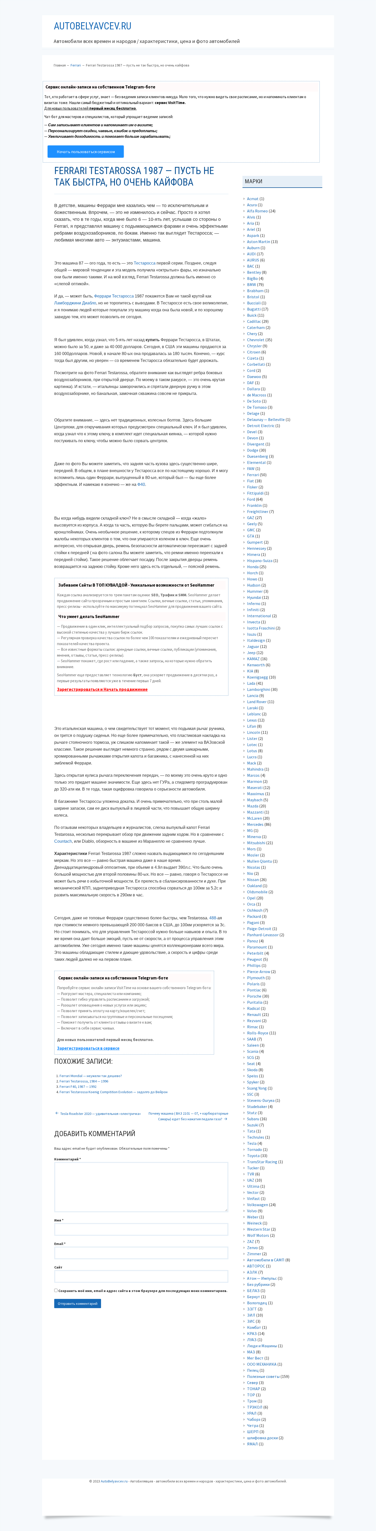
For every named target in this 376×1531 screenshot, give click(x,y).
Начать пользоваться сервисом (86, 151)
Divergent (255, 444)
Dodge (252, 450)
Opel (251, 897)
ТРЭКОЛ (254, 1407)
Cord (251, 370)
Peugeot (254, 959)
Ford (251, 499)
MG (250, 830)
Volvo (252, 1210)
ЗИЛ (251, 1315)
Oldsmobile (257, 891)
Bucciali (254, 302)
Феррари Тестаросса (114, 296)
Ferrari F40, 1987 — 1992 (78, 1086)
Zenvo (252, 1247)
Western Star (258, 1229)
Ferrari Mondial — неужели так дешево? (91, 1075)
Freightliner (257, 511)
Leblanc (254, 713)
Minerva (254, 836)
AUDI (251, 253)
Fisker (252, 486)
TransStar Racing (262, 1161)
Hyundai (254, 597)
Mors (251, 848)
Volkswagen (257, 1204)
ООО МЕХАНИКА (262, 1364)
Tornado (254, 1149)
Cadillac (254, 321)
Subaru (253, 1118)
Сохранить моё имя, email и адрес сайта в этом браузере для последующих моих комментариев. (142, 1290)
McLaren (254, 818)
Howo (252, 578)
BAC (250, 266)
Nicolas (253, 867)
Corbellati (256, 364)
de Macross (256, 394)
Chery (252, 333)
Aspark (253, 235)
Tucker (253, 1167)
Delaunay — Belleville (266, 419)
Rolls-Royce (257, 1032)
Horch (252, 572)
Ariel (251, 229)
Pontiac (254, 989)
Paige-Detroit (259, 928)
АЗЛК (252, 1272)
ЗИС (251, 1321)
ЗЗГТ (252, 1308)
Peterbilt (255, 953)
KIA (250, 670)
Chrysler (254, 345)
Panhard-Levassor (263, 934)
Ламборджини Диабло (75, 303)
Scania (252, 1051)
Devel (252, 431)
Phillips (254, 965)
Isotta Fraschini (261, 628)
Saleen (253, 1045)
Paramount (257, 947)
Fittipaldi (255, 493)
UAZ (250, 1180)
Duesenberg (257, 456)
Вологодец (257, 1302)
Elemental (256, 462)
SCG (250, 1057)
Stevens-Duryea (260, 1100)
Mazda (252, 805)
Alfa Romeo (257, 210)
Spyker (253, 1081)
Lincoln (253, 732)
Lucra (252, 756)
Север (252, 1382)
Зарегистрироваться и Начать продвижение (102, 689)
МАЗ (251, 1351)
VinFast (253, 1198)
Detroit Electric (260, 425)
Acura (252, 204)
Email (59, 1243)
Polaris (253, 983)
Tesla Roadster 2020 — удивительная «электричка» (100, 1113)
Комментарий (67, 1159)
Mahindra (255, 769)
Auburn (253, 247)
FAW (251, 468)
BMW (251, 284)
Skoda (252, 1069)
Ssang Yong (257, 1088)
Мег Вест (255, 1358)
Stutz (252, 1112)
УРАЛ (252, 1413)
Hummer (255, 591)
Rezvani (254, 1020)
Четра (252, 1425)
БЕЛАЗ (253, 1290)
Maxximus (255, 793)
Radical (253, 1008)
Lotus (252, 750)
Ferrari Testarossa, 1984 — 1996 (84, 1081)
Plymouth (256, 977)
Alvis (251, 217)
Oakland (254, 885)
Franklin (254, 505)
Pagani (253, 922)
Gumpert (255, 542)
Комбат (254, 1327)
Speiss (252, 1075)
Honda (253, 566)
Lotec (252, 744)
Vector (253, 1192)
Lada (251, 683)
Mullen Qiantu (259, 861)
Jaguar (253, 646)
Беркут (253, 1296)
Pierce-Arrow (258, 971)
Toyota (253, 1155)
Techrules (255, 1137)
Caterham (256, 327)
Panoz (252, 940)
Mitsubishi (256, 842)
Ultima (253, 1186)
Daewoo (254, 376)
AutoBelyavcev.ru (92, 26)
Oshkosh (254, 910)
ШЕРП (253, 1431)
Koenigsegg (257, 677)
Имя (58, 1220)
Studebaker (257, 1106)
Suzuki (252, 1124)
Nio (250, 873)
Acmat (253, 198)
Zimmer (254, 1253)
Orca (251, 904)
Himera (253, 554)
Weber (252, 1216)
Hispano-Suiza (259, 560)
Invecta (253, 621)
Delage (253, 413)
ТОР (251, 1394)
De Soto (254, 401)
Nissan (253, 879)
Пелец (253, 1370)
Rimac (252, 1026)
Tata (251, 1131)
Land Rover (257, 701)
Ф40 (141, 484)
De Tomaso (257, 407)
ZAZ (250, 1241)
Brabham (255, 290)
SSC (250, 1094)
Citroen (253, 352)
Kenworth (256, 664)
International (259, 615)
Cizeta (252, 358)
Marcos (253, 775)
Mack (251, 763)
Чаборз (253, 1419)
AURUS (253, 259)
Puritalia (254, 1002)
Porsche (254, 996)
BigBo (252, 278)
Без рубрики (258, 1284)
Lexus (252, 720)
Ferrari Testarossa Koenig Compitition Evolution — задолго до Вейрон (114, 1092)
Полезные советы (263, 1376)
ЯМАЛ (252, 1443)
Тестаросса (145, 263)
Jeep (251, 652)
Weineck (254, 1223)
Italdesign (256, 640)
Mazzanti (255, 812)
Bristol (253, 296)
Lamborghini (258, 689)
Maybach (254, 799)
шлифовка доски (262, 1437)
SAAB (251, 1039)
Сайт (58, 1267)
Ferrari (253, 474)
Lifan (251, 726)
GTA (250, 536)
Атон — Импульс (262, 1278)
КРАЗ (252, 1333)
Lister (252, 738)
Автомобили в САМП (265, 1259)
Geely (252, 523)
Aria (250, 223)
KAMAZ (253, 658)
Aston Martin (258, 241)
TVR (250, 1173)
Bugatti (254, 309)
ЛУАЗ (252, 1339)
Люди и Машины (262, 1345)
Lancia (252, 695)
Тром (252, 1400)
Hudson (253, 585)
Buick (252, 315)
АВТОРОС (256, 1266)
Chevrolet (255, 339)
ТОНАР (253, 1388)
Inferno (253, 603)
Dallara (253, 388)
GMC (251, 529)
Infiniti (253, 609)
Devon (252, 437)
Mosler (253, 855)
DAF (250, 382)
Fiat (250, 480)
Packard (254, 916)
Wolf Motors (258, 1235)
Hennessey (256, 548)
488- (213, 918)
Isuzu (251, 634)
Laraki (252, 707)
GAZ (250, 517)
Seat (251, 1063)
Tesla (252, 1143)
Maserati (254, 787)
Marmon (254, 781)
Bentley (254, 272)
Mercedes (255, 824)
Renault (254, 1014)
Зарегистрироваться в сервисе (88, 1048)
